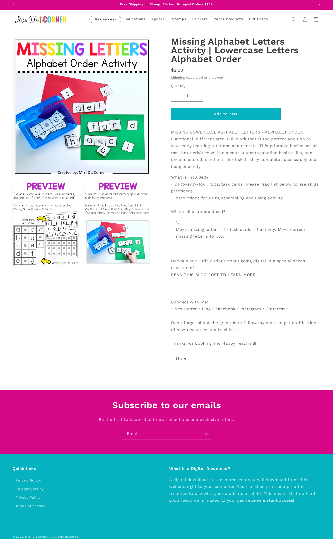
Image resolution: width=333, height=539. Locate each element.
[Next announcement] (319, 5)
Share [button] (181, 359)
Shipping (178, 77)
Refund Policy (28, 480)
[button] (104, 19)
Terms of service (30, 506)
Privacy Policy (28, 497)
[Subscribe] (205, 434)
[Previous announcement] (14, 5)
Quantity (178, 86)
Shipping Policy (29, 489)
